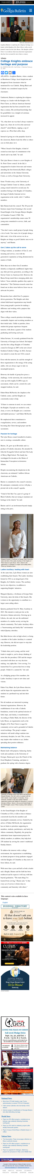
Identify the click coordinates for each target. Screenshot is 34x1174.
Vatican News (6, 1136)
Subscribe (14, 1172)
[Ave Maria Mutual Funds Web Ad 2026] (17, 3)
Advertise (23, 1172)
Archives (19, 1170)
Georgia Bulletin (13, 10)
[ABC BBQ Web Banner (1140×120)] (17, 1161)
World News (5, 1116)
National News (6, 1098)
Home (4, 1170)
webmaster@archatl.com (23, 1167)
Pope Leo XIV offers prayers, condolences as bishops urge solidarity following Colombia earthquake (16, 1121)
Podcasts (6, 1172)
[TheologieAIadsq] (17, 941)
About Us (11, 1170)
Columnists (28, 1170)
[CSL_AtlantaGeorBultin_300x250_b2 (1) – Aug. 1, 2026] (15, 965)
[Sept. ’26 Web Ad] (15, 989)
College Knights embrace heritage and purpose (17, 63)
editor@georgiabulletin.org (11, 1167)
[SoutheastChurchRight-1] (15, 1065)
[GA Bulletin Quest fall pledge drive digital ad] (15, 1049)
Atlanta (3, 58)
